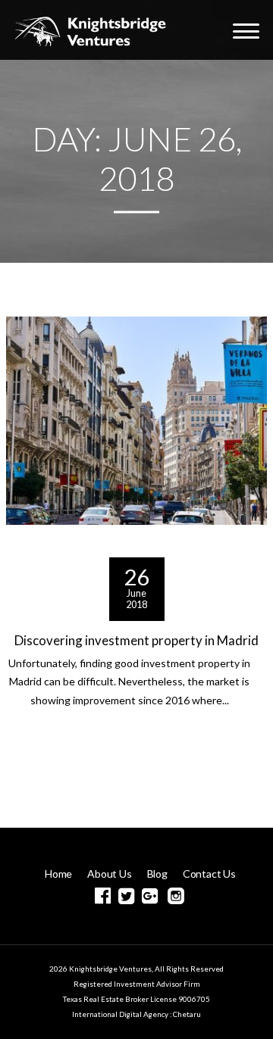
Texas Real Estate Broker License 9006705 (136, 998)
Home (58, 873)
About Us (109, 873)
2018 (136, 604)
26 (136, 575)
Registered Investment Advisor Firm (137, 983)
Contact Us (209, 873)
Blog (157, 873)
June (136, 593)
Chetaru (187, 1014)
